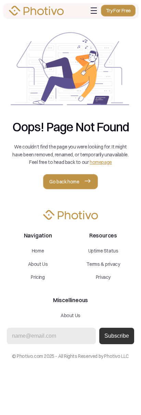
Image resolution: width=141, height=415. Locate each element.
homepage (101, 162)
